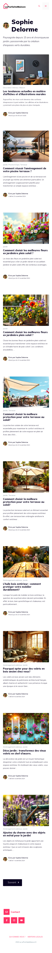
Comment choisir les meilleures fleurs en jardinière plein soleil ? (25, 252)
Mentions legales (35, 937)
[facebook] (7, 920)
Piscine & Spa (13, 165)
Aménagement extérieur (12, 580)
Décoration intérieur (11, 88)
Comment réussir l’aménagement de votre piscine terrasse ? (24, 170)
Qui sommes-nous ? (17, 937)
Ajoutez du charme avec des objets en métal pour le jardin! (24, 834)
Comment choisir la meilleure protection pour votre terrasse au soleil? (23, 417)
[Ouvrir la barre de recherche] (39, 6)
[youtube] (21, 920)
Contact (15, 912)
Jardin (5, 165)
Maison (22, 88)
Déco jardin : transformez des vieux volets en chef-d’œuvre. (24, 752)
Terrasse (23, 165)
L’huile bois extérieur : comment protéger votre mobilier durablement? (22, 586)
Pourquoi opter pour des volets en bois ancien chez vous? (24, 670)
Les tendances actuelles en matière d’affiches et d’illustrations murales (24, 93)
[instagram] (14, 920)
